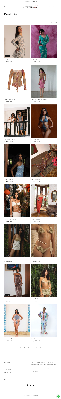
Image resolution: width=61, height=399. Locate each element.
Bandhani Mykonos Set (36, 59)
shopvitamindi (28, 395)
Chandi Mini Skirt (35, 299)
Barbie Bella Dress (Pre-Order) (39, 99)
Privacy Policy (7, 366)
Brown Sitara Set (35, 179)
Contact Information (9, 376)
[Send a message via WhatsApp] (58, 396)
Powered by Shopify (34, 395)
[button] (4, 6)
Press (5, 379)
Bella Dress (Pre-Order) (10, 139)
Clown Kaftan (34, 338)
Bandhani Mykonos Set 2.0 (10, 99)
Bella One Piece (35, 139)
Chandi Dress (7, 299)
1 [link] (20, 347)
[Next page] (40, 347)
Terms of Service (8, 369)
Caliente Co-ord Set (36, 219)
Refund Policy (7, 362)
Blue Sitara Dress (8, 179)
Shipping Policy (7, 372)
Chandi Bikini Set (35, 259)
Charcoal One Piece (9, 338)
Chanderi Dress (8, 259)
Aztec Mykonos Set (8, 59)
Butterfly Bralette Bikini (10, 219)
